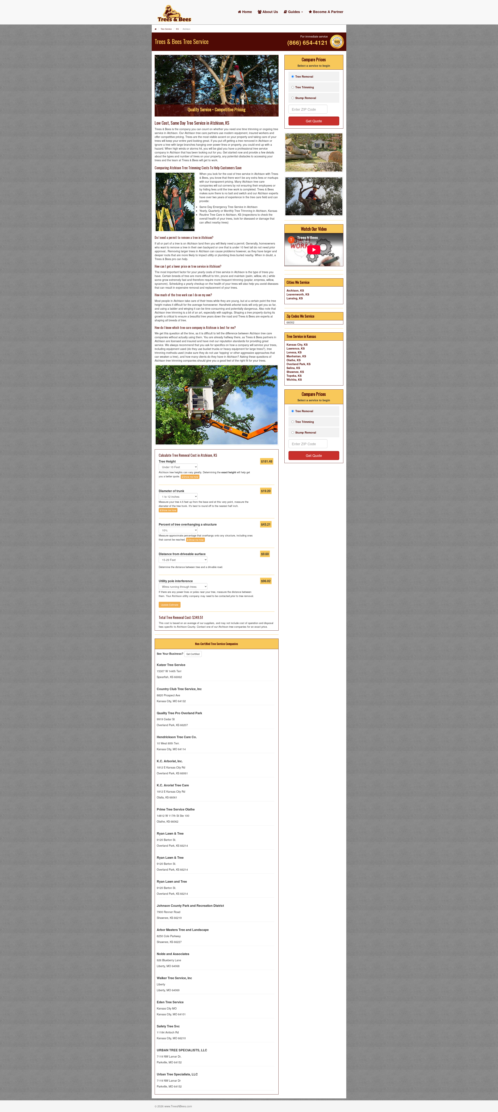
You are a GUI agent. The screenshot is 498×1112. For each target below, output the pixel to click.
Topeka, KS (294, 376)
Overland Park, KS (298, 364)
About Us (269, 11)
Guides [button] (294, 11)
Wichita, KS (294, 379)
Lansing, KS (295, 298)
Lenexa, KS (294, 352)
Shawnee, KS (295, 372)
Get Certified (193, 653)
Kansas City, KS (297, 344)
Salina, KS (293, 368)
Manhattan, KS (296, 356)
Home (246, 11)
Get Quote (314, 120)
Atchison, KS (295, 290)
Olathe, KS (294, 360)
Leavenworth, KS (298, 294)
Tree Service (166, 29)
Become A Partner (327, 11)
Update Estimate (169, 604)
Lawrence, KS (296, 348)
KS (177, 29)
